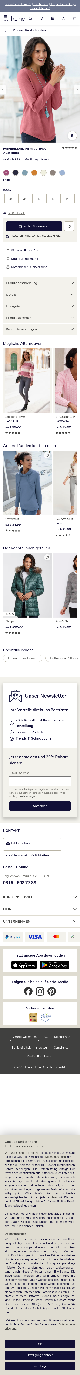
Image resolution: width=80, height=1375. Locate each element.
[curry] (34, 173)
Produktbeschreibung (21, 283)
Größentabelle (16, 213)
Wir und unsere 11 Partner (22, 1152)
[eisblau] (62, 173)
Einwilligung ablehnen (40, 1355)
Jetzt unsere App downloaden (40, 955)
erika (6, 180)
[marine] (15, 173)
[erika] (6, 173)
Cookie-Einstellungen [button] (40, 1056)
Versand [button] (45, 159)
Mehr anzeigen (28, 796)
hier (54, 1197)
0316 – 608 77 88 (19, 882)
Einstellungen (40, 1366)
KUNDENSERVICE (18, 897)
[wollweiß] (43, 173)
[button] (5, 18)
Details (11, 294)
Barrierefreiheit (21, 1047)
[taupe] (53, 173)
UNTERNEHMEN (16, 921)
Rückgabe (13, 306)
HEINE (8, 909)
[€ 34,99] (27, 483)
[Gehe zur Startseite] (18, 18)
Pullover (18, 30)
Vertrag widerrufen (25, 1037)
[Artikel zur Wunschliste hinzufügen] (69, 226)
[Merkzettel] (63, 18)
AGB (47, 1037)
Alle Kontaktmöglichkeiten (30, 855)
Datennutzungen (55, 1157)
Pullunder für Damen (22, 658)
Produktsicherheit (18, 317)
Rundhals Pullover (36, 30)
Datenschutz (62, 1037)
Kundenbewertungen (21, 329)
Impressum (42, 1047)
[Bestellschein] (52, 18)
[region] (40, 1255)
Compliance (61, 1047)
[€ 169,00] (27, 585)
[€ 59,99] (27, 380)
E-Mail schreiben (20, 844)
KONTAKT (11, 830)
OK (40, 1344)
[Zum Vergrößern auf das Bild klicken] (72, 135)
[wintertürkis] (25, 173)
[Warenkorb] (74, 18)
